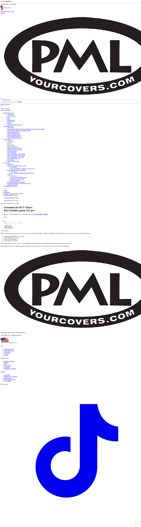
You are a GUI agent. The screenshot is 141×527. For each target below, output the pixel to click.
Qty (5, 221)
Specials (6, 355)
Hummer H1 (10, 121)
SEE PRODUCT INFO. (41, 214)
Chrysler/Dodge (11, 116)
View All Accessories (12, 184)
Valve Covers (7, 139)
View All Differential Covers (14, 124)
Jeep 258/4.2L (11, 160)
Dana (8, 117)
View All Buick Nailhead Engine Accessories (22, 173)
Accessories (7, 162)
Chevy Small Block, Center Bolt (15, 157)
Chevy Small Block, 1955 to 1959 (16, 155)
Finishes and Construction (10, 376)
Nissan (9, 123)
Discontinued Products (10, 379)
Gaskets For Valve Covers (17, 179)
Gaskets (9, 174)
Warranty (6, 363)
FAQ (8, 11)
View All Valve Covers (13, 161)
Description (6, 230)
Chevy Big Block (11, 152)
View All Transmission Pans (14, 138)
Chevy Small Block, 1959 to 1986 (16, 154)
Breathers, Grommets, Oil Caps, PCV (17, 165)
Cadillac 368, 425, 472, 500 (14, 149)
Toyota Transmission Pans (14, 136)
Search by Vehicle (5, 104)
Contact (12, 11)
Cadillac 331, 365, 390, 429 (14, 148)
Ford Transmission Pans (13, 132)
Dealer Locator (8, 378)
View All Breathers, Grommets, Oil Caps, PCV (22, 168)
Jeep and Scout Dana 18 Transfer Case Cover (19, 183)
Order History (7, 365)
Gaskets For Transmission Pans (18, 177)
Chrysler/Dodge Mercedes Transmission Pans (19, 130)
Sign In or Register (5, 110)
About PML (4, 11)
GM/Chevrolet (11, 120)
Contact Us (7, 367)
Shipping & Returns (9, 361)
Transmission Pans (8, 126)
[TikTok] (70, 525)
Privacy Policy (7, 381)
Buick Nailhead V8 (12, 146)
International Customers (10, 368)
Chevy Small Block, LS (13, 158)
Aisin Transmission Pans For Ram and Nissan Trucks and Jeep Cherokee (26, 129)
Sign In (2, 13)
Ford (8, 119)
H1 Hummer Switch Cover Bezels (16, 182)
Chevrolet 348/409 (12, 151)
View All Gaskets (15, 180)
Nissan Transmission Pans (14, 135)
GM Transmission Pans (13, 133)
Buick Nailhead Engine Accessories (16, 170)
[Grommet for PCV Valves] (11, 198)
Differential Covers (9, 113)
